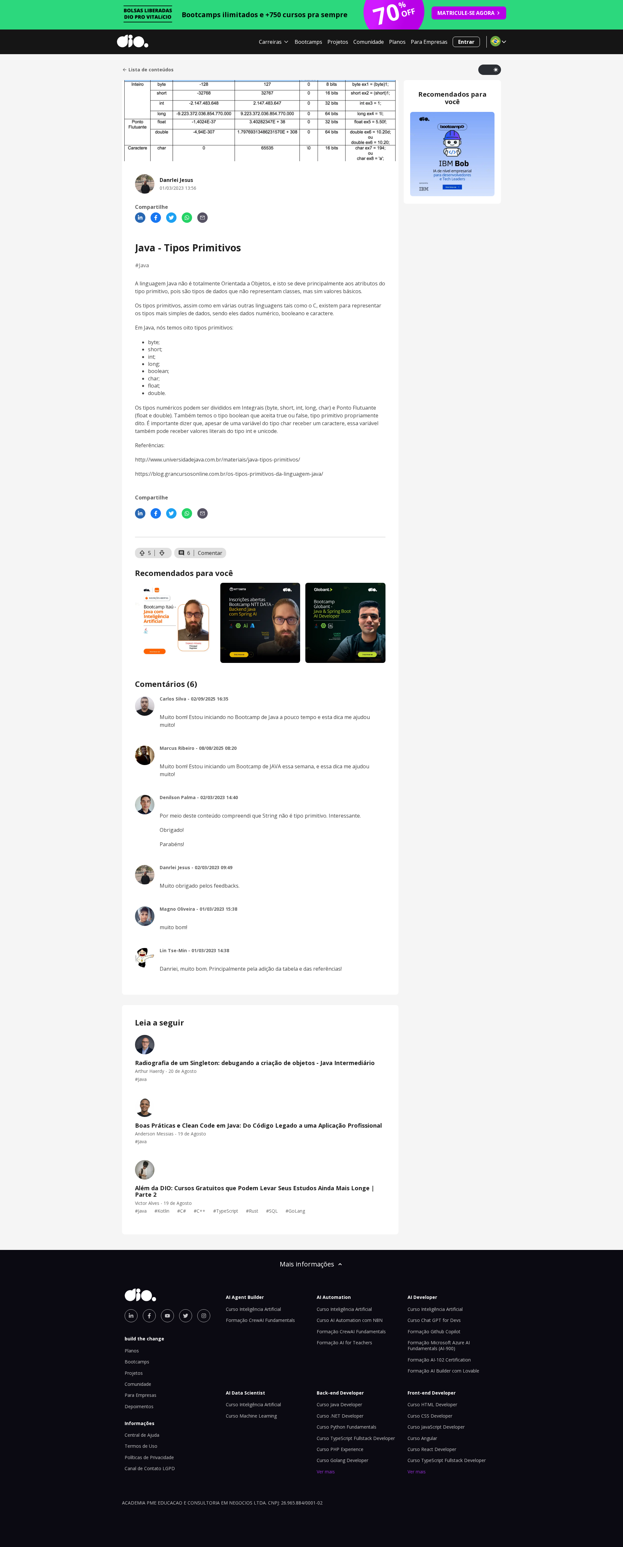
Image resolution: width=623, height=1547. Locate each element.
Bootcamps (308, 41)
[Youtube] (167, 1315)
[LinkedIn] (140, 217)
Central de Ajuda (142, 1435)
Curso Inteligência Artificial (253, 1309)
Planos (397, 41)
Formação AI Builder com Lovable (443, 1371)
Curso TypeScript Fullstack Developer (356, 1438)
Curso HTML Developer (432, 1404)
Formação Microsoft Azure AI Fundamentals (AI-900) (439, 1345)
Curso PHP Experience (340, 1449)
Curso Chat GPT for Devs (434, 1320)
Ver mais (326, 1472)
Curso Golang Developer (342, 1460)
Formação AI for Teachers (344, 1342)
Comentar (210, 553)
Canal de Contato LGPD (150, 1468)
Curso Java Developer (339, 1404)
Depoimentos (139, 1406)
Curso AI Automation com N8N (350, 1320)
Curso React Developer (432, 1449)
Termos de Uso (141, 1446)
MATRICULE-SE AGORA (466, 13)
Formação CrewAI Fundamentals (260, 1320)
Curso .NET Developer (340, 1416)
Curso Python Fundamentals (346, 1427)
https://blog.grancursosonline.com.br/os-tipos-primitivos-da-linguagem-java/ (229, 473)
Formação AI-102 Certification (439, 1360)
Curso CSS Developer (430, 1416)
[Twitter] (171, 217)
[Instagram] (203, 1315)
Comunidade (368, 41)
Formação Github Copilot (434, 1331)
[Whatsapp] (187, 217)
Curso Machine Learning (251, 1416)
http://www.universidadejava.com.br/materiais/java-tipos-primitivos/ (217, 459)
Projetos (337, 41)
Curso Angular (422, 1438)
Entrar (466, 41)
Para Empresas (429, 41)
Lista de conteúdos (151, 69)
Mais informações (307, 1264)
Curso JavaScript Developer (436, 1427)
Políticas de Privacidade (149, 1457)
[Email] (202, 217)
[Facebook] (156, 217)
